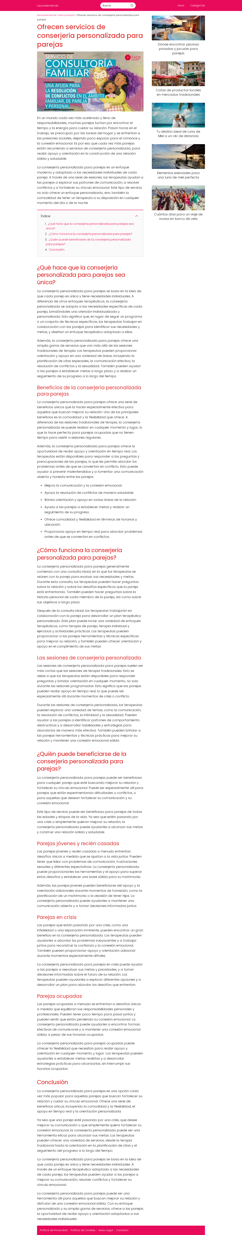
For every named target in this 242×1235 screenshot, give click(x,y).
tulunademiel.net (47, 5)
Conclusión (56, 250)
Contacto (122, 1230)
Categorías (197, 5)
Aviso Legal (106, 1230)
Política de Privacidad (53, 1230)
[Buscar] (132, 5)
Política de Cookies (83, 1230)
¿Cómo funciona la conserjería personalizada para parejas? (90, 234)
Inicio (181, 5)
